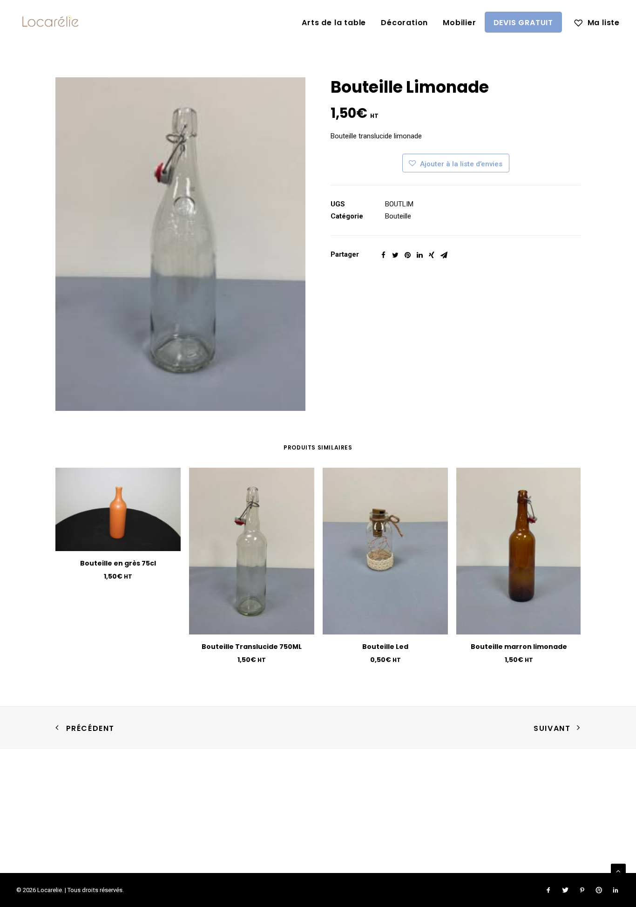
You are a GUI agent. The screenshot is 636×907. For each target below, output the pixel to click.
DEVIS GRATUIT (523, 22)
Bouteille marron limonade (519, 646)
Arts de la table (334, 22)
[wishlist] (597, 22)
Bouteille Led (385, 646)
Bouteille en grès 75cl (118, 563)
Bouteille (398, 216)
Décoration (404, 22)
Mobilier (459, 22)
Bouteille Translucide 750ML (252, 646)
